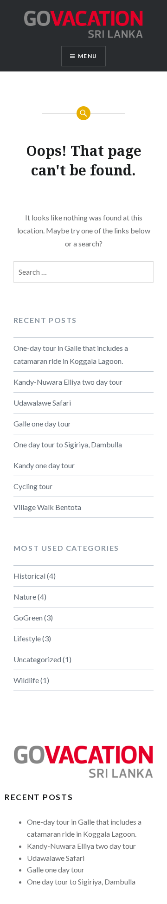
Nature (24, 596)
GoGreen (28, 617)
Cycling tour (32, 486)
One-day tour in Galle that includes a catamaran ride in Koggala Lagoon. (70, 354)
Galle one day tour (42, 423)
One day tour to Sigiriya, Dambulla (67, 444)
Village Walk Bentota (47, 507)
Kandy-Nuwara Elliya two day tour (67, 381)
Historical (29, 575)
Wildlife (26, 680)
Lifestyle (27, 638)
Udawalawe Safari (42, 402)
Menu (87, 55)
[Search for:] (83, 272)
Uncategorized (37, 659)
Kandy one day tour (44, 465)
